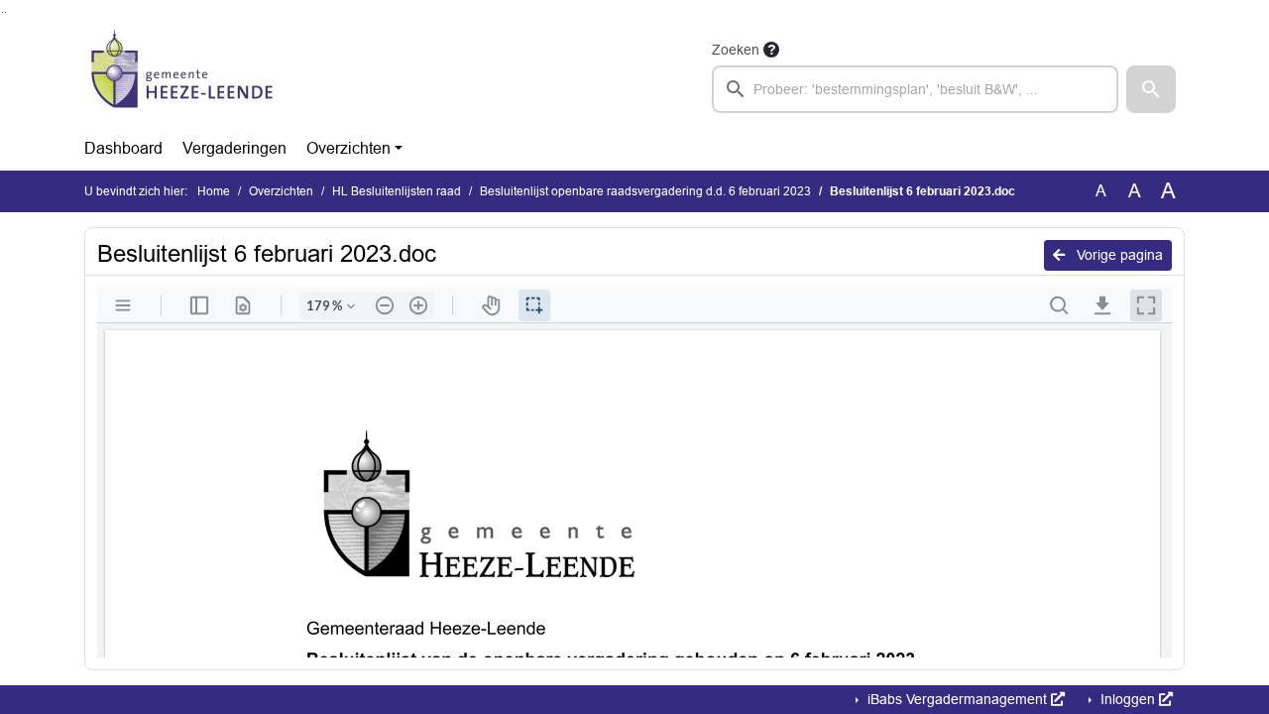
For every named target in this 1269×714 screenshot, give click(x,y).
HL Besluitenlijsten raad (396, 191)
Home (213, 191)
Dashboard (123, 148)
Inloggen (1127, 699)
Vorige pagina (1118, 255)
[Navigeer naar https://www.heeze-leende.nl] (182, 75)
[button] (1151, 89)
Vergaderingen (234, 148)
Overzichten (348, 148)
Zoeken (735, 50)
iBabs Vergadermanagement (957, 699)
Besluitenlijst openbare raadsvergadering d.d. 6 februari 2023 (645, 191)
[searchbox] (915, 89)
